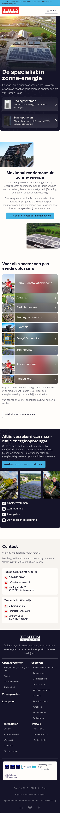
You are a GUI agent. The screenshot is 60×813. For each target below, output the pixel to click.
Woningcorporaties (41, 690)
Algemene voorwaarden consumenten (21, 801)
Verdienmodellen (11, 682)
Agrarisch (37, 707)
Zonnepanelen (11, 694)
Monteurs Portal (41, 735)
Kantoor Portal (40, 740)
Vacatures (8, 746)
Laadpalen (8, 702)
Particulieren (38, 718)
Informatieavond (11, 735)
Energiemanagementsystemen (16, 669)
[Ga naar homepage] (30, 638)
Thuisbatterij (9, 687)
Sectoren (37, 663)
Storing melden (10, 751)
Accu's (7, 676)
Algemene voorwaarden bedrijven (30, 794)
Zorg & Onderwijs (40, 701)
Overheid (37, 696)
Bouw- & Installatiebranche (45, 668)
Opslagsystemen (12, 663)
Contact (7, 729)
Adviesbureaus (39, 713)
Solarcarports (39, 685)
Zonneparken (39, 673)
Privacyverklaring (48, 801)
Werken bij (8, 740)
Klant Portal (39, 729)
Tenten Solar (10, 724)
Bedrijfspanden (40, 679)
